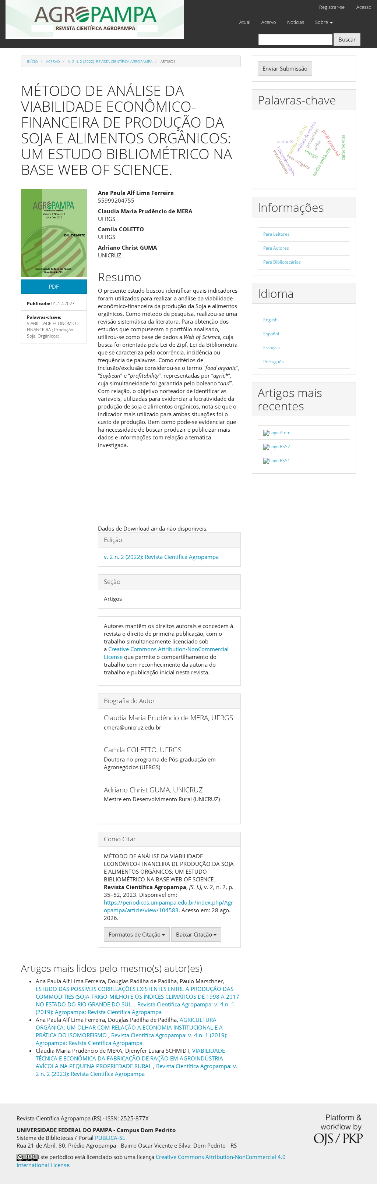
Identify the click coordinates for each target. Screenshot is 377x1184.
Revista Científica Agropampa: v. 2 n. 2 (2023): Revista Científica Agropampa (136, 1069)
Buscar (347, 39)
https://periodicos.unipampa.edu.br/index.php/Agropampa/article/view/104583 (168, 906)
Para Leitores (276, 234)
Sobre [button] (322, 22)
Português (273, 362)
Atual (244, 22)
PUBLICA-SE (110, 1137)
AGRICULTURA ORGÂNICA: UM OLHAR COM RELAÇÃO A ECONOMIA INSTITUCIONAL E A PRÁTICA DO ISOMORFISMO (129, 1027)
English (270, 320)
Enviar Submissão (285, 68)
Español (271, 334)
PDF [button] (54, 286)
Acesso (363, 7)
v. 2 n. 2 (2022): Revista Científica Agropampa (110, 61)
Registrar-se (332, 7)
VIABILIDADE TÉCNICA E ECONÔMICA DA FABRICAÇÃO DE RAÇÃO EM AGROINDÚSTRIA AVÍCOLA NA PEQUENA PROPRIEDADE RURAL (130, 1058)
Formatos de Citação (135, 934)
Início (32, 61)
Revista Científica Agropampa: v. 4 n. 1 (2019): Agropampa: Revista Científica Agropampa (135, 1008)
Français (271, 348)
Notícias (295, 22)
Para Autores (276, 248)
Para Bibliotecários (282, 262)
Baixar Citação (195, 934)
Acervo (268, 22)
